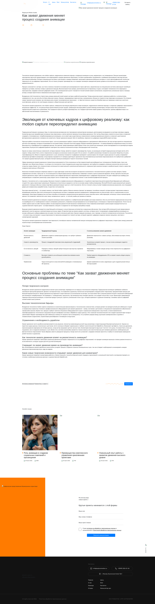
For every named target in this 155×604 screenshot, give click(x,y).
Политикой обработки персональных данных (107, 530)
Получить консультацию (101, 535)
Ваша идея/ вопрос (85, 522)
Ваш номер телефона (85, 517)
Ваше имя (82, 511)
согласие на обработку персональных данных (101, 528)
